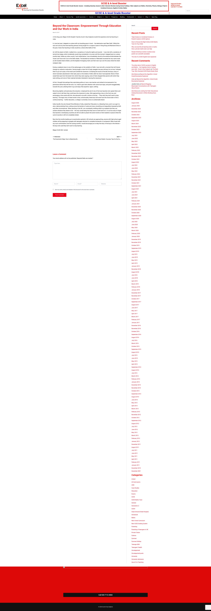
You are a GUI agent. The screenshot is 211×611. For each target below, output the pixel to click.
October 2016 (135, 331)
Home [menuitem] (55, 17)
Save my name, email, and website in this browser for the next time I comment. (75, 189)
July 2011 (134, 450)
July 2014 (134, 373)
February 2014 (136, 379)
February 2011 (136, 462)
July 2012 (134, 426)
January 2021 (136, 204)
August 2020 (135, 218)
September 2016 (136, 334)
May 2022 (134, 171)
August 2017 (135, 305)
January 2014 (136, 382)
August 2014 (135, 370)
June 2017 (135, 308)
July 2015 (134, 355)
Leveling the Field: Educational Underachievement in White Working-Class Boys (145, 93)
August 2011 (135, 447)
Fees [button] (106, 17)
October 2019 (135, 245)
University (134, 556)
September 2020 (136, 215)
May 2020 (134, 227)
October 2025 (135, 114)
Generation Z (135, 506)
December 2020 (136, 207)
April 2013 (134, 406)
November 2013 (136, 388)
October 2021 (135, 183)
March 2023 (135, 147)
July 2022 (134, 165)
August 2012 (135, 423)
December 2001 (136, 471)
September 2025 (136, 117)
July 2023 (134, 135)
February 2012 (136, 438)
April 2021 (134, 198)
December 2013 (136, 385)
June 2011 (135, 453)
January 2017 (136, 322)
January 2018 (136, 290)
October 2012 (135, 417)
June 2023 (135, 138)
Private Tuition (136, 532)
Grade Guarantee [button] (81, 17)
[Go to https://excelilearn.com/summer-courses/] (113, 6)
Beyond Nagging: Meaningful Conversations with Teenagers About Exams (144, 86)
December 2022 (136, 153)
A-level (133, 479)
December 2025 (136, 109)
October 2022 (135, 159)
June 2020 (135, 224)
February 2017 (136, 319)
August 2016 (135, 337)
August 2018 (135, 272)
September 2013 (136, 394)
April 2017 (134, 313)
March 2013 (135, 408)
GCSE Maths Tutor (137, 500)
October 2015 (135, 346)
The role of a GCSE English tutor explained (144, 57)
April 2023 (134, 144)
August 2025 (135, 120)
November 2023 (136, 126)
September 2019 (136, 248)
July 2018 (134, 275)
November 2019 (136, 242)
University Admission (138, 559)
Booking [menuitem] (122, 17)
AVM (133, 485)
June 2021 (135, 195)
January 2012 (136, 441)
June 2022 (135, 168)
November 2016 (136, 328)
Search (133, 25)
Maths (133, 517)
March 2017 (135, 316)
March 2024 (135, 123)
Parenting (134, 526)
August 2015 (135, 352)
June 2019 (135, 257)
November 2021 (136, 180)
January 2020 (136, 236)
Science (134, 535)
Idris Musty (135, 74)
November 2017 (136, 296)
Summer (134, 538)
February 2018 (136, 287)
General (134, 503)
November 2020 (136, 210)
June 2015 (135, 358)
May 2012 (134, 432)
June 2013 (135, 400)
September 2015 (136, 349)
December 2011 (136, 444)
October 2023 (135, 129)
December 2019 (136, 239)
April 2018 (134, 281)
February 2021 (136, 201)
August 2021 (135, 189)
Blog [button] (147, 17)
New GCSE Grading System (139, 523)
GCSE (133, 497)
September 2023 (136, 132)
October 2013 (135, 391)
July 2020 (134, 221)
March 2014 (135, 376)
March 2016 (135, 343)
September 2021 (136, 186)
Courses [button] (91, 17)
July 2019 (134, 254)
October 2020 (135, 212)
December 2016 (136, 325)
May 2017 (134, 310)
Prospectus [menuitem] (114, 17)
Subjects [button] (99, 17)
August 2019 (135, 251)
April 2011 (134, 459)
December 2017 (136, 293)
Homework (135, 514)
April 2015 (134, 364)
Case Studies (135, 488)
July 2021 (134, 192)
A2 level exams (136, 482)
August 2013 (135, 397)
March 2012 (135, 435)
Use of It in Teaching (137, 562)
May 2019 (134, 260)
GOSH (133, 509)
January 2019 (136, 266)
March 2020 (135, 230)
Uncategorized (136, 550)
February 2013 (136, 411)
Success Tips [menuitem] (69, 17)
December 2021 (136, 177)
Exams (134, 494)
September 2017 (136, 302)
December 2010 (136, 468)
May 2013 (134, 403)
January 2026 (136, 106)
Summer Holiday (136, 541)
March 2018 (135, 284)
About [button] (61, 17)
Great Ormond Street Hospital (140, 512)
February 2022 (136, 174)
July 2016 (134, 340)
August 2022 (135, 162)
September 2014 (136, 367)
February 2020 (136, 233)
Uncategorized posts (137, 553)
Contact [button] (140, 17)
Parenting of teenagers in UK (140, 529)
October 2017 (135, 299)
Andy (133, 79)
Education (134, 491)
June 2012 (135, 429)
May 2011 (134, 456)
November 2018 (136, 269)
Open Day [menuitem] (154, 17)
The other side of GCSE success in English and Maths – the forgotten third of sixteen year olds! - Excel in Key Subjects (144, 67)
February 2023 (136, 150)
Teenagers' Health (137, 547)
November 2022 (136, 156)
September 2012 (136, 420)
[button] (64, 17)
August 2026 (135, 103)
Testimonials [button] (130, 17)
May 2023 (134, 141)
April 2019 (134, 263)
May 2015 (134, 361)
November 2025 (136, 112)
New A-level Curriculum (138, 520)
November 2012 (136, 414)
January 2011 (136, 465)
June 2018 (135, 278)
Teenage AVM (136, 544)
